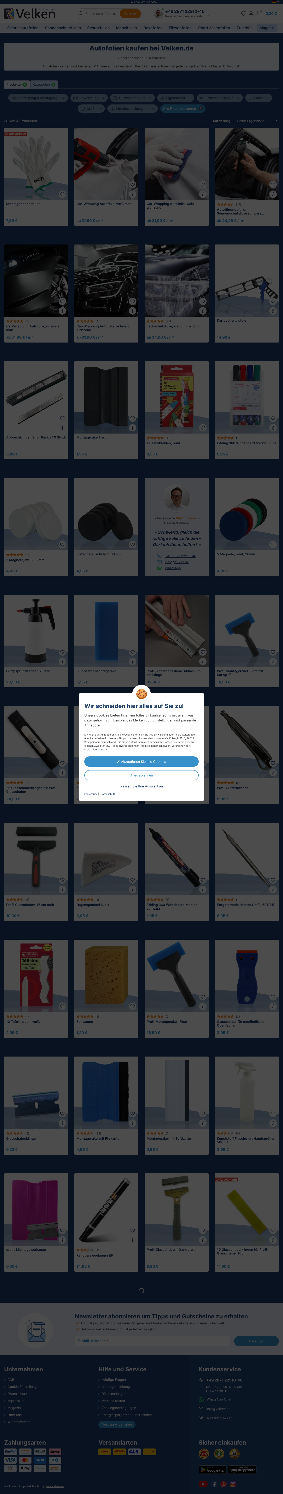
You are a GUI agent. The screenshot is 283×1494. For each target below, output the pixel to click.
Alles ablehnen (141, 775)
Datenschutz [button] (107, 794)
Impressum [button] (90, 794)
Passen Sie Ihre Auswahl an (141, 786)
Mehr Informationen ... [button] (96, 749)
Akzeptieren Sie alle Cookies (143, 762)
